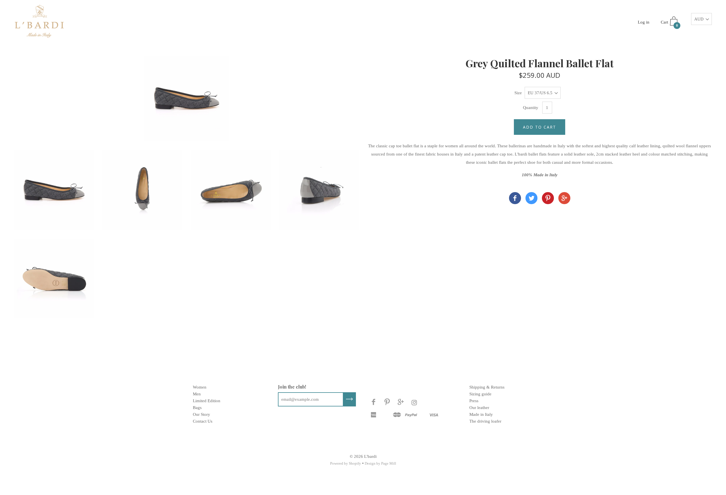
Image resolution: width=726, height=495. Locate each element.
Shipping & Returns (487, 387)
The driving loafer (485, 421)
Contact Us (202, 421)
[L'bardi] (515, 199)
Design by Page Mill (380, 463)
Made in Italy (481, 414)
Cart (669, 24)
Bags (197, 407)
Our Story (201, 414)
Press (473, 400)
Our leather (479, 407)
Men (197, 394)
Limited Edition (206, 400)
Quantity (530, 107)
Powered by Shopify (345, 463)
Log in (643, 22)
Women (199, 387)
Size (518, 93)
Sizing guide (480, 394)
